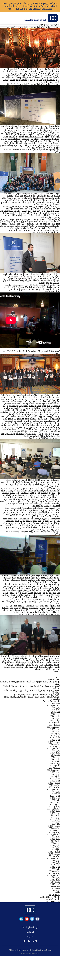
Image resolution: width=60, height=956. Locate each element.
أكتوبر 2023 (55, 766)
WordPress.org (53, 901)
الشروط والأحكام (30, 941)
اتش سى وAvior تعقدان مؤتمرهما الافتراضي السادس (36, 695)
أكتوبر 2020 (55, 830)
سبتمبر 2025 (54, 725)
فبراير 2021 (55, 822)
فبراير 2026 (55, 718)
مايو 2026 (55, 712)
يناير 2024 (56, 761)
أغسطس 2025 (53, 727)
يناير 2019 (56, 869)
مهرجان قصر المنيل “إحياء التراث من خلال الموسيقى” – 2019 (33, 27)
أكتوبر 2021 (55, 804)
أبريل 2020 (55, 843)
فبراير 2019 (55, 867)
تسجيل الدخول (54, 895)
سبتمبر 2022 (54, 787)
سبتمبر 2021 (54, 807)
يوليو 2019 (55, 860)
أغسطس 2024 (53, 748)
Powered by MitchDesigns (30, 953)
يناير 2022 (56, 800)
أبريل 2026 (55, 714)
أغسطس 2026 (53, 705)
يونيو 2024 (55, 753)
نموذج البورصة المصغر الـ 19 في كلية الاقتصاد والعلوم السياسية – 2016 (31, 151)
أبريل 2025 (55, 735)
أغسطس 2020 (53, 835)
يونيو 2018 (55, 880)
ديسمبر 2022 (54, 783)
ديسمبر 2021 (54, 802)
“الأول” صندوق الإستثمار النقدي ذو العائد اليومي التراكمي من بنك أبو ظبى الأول (30, 4)
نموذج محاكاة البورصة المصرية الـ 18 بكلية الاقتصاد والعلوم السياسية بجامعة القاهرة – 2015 (34, 231)
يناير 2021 (56, 824)
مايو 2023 (55, 776)
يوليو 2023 (55, 772)
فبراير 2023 (55, 781)
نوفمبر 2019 (54, 854)
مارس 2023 (55, 779)
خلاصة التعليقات (53, 899)
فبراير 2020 (55, 847)
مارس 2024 (55, 759)
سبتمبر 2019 (54, 856)
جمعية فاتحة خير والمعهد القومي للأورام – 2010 (38, 614)
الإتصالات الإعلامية (30, 927)
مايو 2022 (55, 794)
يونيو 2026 (55, 710)
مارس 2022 (55, 796)
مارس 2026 (55, 716)
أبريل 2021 (55, 817)
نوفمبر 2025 (54, 723)
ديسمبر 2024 (54, 742)
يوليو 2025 (55, 729)
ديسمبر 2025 (54, 720)
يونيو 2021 (55, 813)
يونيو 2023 (55, 774)
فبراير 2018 (55, 884)
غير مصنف (55, 890)
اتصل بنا (30, 936)
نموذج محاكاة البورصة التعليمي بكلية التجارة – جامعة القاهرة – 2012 (32, 533)
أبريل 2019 (55, 865)
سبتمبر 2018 (54, 873)
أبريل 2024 (55, 757)
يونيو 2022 (55, 791)
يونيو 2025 (55, 731)
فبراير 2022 (55, 798)
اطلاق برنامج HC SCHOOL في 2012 (44, 438)
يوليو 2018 (55, 878)
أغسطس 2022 (53, 789)
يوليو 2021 (55, 811)
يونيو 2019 (55, 863)
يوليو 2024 (55, 751)
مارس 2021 (55, 819)
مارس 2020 (55, 845)
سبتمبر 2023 (54, 768)
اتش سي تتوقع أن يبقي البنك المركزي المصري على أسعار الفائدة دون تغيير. (32, 691)
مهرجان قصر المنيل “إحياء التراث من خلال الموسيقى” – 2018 (33, 84)
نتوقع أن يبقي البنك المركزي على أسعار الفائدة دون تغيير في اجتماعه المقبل (30, 683)
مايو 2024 (55, 755)
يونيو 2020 (55, 839)
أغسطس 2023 (53, 770)
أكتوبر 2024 (55, 746)
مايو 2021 (55, 815)
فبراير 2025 (55, 740)
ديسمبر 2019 (54, 852)
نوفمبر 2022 (54, 785)
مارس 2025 (55, 738)
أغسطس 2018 (53, 875)
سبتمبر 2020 (54, 832)
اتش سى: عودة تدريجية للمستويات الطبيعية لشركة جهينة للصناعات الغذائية (31, 687)
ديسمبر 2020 (54, 826)
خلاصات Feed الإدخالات (50, 897)
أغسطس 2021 (53, 809)
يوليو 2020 (55, 837)
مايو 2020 (55, 841)
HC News (56, 888)
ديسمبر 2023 (54, 763)
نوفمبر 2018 (54, 871)
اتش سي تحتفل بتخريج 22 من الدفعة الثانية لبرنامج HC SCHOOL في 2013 (31, 352)
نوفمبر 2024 (54, 744)
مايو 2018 (55, 882)
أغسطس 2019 (53, 858)
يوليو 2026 (55, 708)
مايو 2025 (55, 733)
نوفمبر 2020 (54, 828)
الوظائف (30, 932)
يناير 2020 (56, 850)
